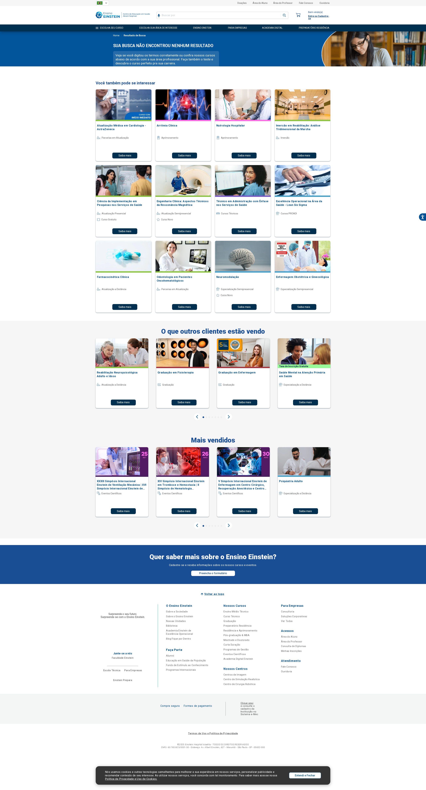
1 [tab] (203, 417)
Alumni (170, 655)
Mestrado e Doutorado (236, 640)
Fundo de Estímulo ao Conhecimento (187, 665)
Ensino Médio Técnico (235, 611)
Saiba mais (124, 155)
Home (116, 35)
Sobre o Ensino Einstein (179, 616)
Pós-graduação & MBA (236, 635)
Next (228, 416)
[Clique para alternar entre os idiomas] (102, 2)
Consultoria (287, 611)
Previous (197, 416)
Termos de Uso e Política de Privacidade (213, 733)
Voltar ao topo (214, 594)
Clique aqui (247, 703)
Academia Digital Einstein (238, 659)
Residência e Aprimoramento (240, 630)
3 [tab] (209, 417)
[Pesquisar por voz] (159, 15)
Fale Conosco (306, 3)
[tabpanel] (122, 373)
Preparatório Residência (237, 625)
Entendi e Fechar (305, 775)
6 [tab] (218, 417)
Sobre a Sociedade (177, 611)
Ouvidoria (324, 3)
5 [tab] (215, 417)
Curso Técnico (231, 616)
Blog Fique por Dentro (178, 638)
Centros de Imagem (234, 674)
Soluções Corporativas (294, 616)
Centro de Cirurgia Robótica (239, 684)
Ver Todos (287, 621)
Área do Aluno (260, 3)
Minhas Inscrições (291, 651)
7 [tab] (221, 417)
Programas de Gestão (236, 649)
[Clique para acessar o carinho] (298, 15)
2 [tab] (206, 417)
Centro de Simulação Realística (241, 679)
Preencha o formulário (213, 573)
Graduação (229, 621)
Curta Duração (231, 644)
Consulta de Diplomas (293, 646)
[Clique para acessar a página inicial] (123, 19)
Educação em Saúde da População (186, 660)
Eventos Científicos (234, 654)
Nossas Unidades (176, 621)
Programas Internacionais (181, 670)
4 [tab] (212, 417)
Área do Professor (283, 3)
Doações (242, 3)
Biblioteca (172, 625)
